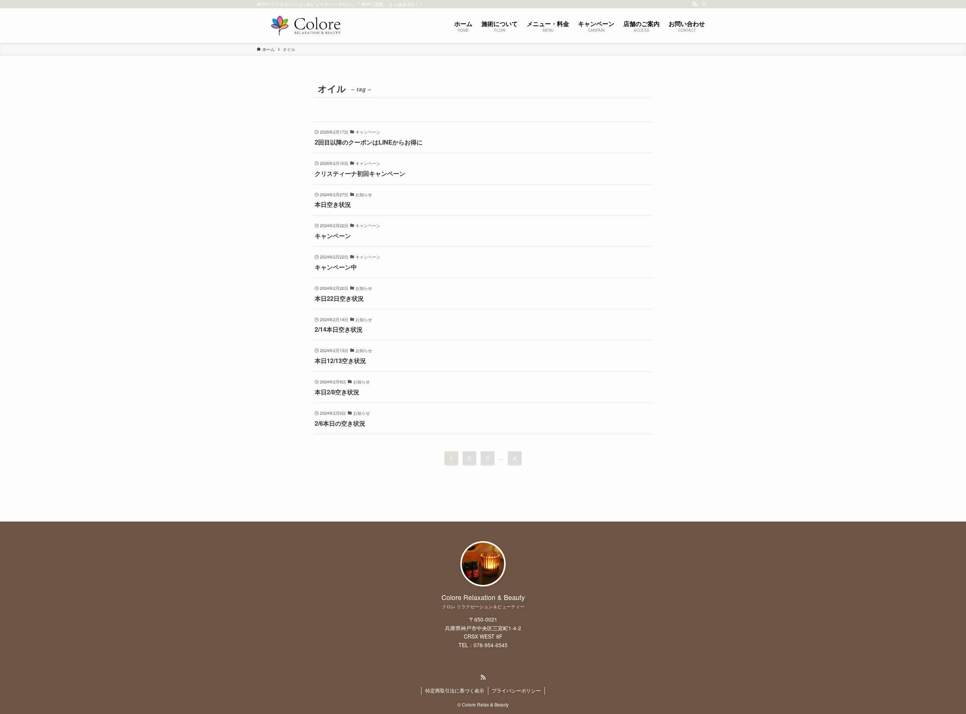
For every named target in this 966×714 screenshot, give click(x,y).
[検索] (704, 4)
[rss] (695, 4)
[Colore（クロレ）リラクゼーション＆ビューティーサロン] (306, 25)
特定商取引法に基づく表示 (454, 690)
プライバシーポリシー (516, 690)
